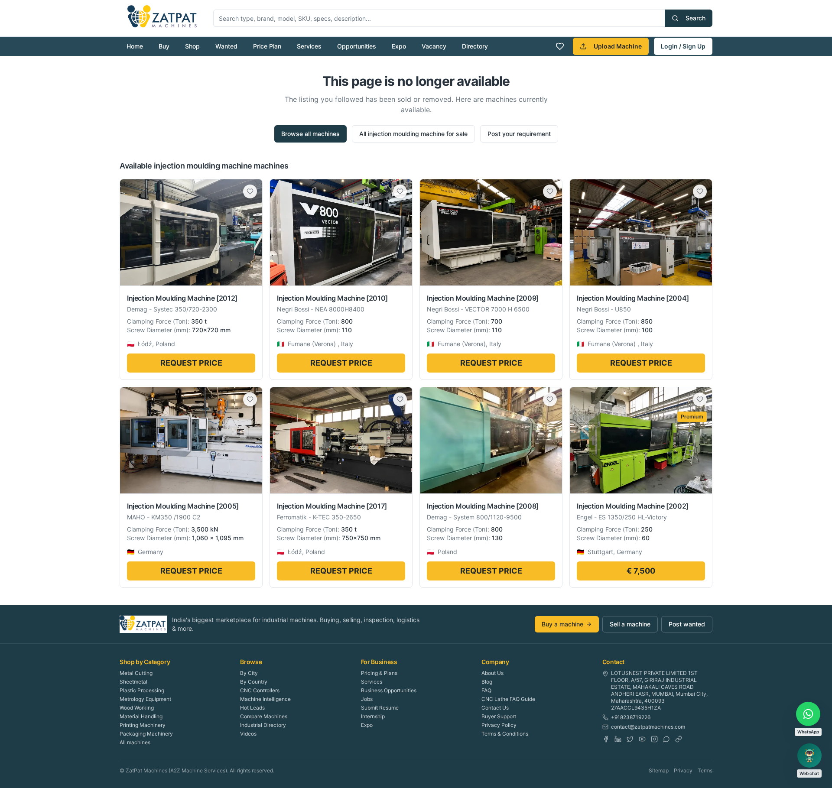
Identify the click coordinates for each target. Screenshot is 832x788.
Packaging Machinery (146, 733)
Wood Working (137, 707)
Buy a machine (562, 624)
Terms (705, 770)
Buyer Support (498, 716)
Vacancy (434, 46)
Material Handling (141, 716)
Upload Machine (618, 46)
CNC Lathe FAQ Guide (508, 699)
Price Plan (267, 46)
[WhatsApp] (666, 739)
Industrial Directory (263, 725)
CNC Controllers (260, 690)
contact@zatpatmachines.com (648, 726)
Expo (399, 46)
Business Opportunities (388, 690)
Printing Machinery (143, 725)
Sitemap (659, 770)
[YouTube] (642, 739)
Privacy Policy (499, 725)
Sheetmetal (133, 681)
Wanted (226, 46)
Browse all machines (310, 133)
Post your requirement (519, 133)
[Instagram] (654, 739)
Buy (164, 46)
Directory (475, 46)
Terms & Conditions (504, 733)
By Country (253, 681)
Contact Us (495, 707)
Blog (486, 681)
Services (309, 46)
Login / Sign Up (683, 46)
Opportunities (356, 46)
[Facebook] (605, 739)
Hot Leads (252, 707)
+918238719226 (630, 717)
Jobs (367, 699)
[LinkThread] (678, 739)
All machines (135, 742)
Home (135, 46)
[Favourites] (560, 46)
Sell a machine (630, 624)
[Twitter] (630, 739)
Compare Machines (263, 716)
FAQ (486, 690)
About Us (492, 673)
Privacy (683, 770)
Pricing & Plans (379, 673)
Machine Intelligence (265, 699)
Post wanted (687, 624)
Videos (248, 733)
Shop (192, 46)
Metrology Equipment (145, 699)
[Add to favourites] (250, 191)
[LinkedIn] (617, 739)
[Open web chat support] (809, 755)
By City (249, 673)
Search (695, 18)
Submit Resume (380, 707)
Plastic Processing (142, 690)
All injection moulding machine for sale (413, 133)
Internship (373, 716)
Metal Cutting (136, 673)
